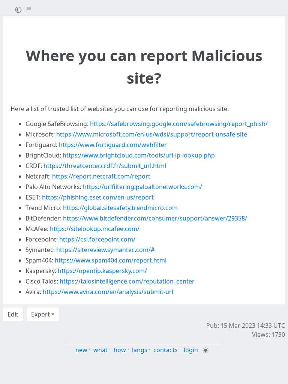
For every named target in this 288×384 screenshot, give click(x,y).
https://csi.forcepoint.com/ (97, 239)
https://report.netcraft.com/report (101, 176)
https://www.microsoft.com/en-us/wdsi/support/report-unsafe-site (151, 134)
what (100, 350)
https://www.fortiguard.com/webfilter (113, 145)
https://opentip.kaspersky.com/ (102, 271)
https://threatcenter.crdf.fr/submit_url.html (105, 166)
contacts (165, 350)
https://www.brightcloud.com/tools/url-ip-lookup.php (139, 155)
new (81, 350)
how (120, 350)
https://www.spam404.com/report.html (110, 260)
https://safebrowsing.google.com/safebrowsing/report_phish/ (179, 124)
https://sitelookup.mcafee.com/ (95, 229)
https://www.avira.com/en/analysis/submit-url (108, 292)
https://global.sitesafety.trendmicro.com (120, 208)
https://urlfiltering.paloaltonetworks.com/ (142, 187)
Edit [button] (13, 314)
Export (40, 314)
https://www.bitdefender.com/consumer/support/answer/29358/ (155, 218)
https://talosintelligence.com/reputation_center (127, 281)
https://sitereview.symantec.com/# (105, 250)
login (191, 350)
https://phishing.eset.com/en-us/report (98, 197)
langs (139, 350)
